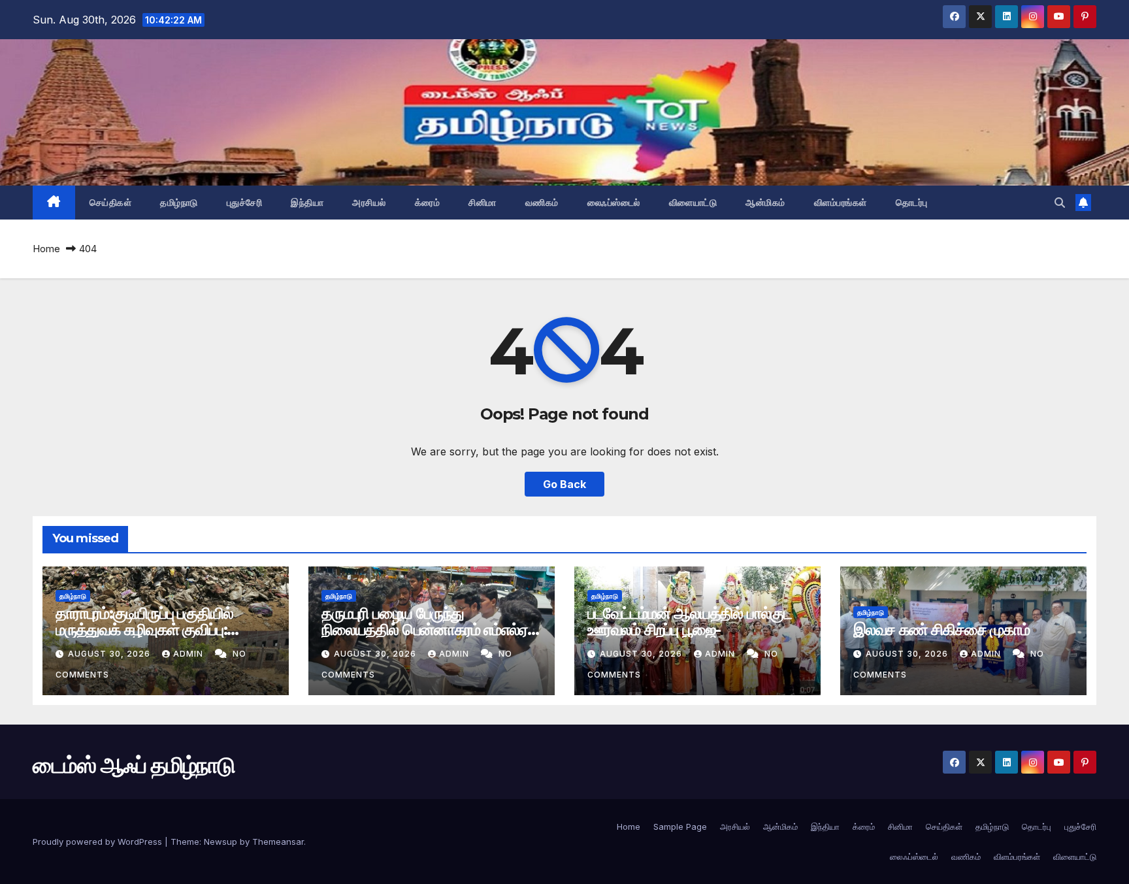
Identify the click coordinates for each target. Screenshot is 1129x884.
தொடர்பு (912, 202)
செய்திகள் (111, 202)
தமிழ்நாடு (179, 202)
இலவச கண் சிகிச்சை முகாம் (941, 629)
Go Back (564, 484)
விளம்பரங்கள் (840, 202)
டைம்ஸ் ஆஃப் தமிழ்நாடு (133, 765)
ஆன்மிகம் (765, 202)
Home (46, 248)
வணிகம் (542, 202)
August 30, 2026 (110, 654)
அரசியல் (369, 202)
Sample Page (680, 826)
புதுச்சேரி (245, 202)
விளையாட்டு (693, 202)
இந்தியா (307, 202)
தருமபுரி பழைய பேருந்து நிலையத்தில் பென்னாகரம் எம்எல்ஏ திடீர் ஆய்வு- (424, 629)
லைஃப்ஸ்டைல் (613, 202)
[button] (1060, 202)
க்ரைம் (427, 202)
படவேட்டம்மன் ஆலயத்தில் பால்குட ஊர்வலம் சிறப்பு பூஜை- (689, 621)
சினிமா (482, 202)
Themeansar (278, 841)
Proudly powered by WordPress (99, 841)
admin (189, 654)
